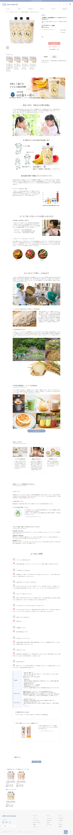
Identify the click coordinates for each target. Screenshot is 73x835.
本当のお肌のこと (31, 9)
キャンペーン (8, 9)
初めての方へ (42, 9)
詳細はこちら (27, 705)
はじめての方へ (49, 818)
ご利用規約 (60, 820)
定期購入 (34, 824)
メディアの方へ (49, 824)
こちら (53, 29)
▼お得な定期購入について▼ (54, 49)
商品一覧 (19, 9)
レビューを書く (36, 761)
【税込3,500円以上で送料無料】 (36, 0)
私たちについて (53, 9)
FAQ (59, 822)
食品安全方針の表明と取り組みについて (33, 516)
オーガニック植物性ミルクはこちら (46, 730)
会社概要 (48, 822)
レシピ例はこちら (36, 430)
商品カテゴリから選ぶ (36, 822)
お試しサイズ (35, 826)
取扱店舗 (60, 826)
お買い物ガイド (65, 9)
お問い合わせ (61, 824)
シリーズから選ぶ (36, 820)
